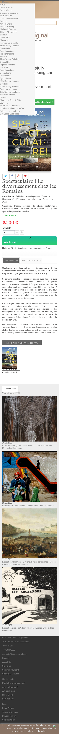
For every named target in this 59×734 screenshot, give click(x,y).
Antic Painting (6, 24)
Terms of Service (10, 712)
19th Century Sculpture (10, 92)
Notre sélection (6, 10)
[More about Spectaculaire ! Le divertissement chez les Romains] (9, 357)
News (2, 5)
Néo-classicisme (7, 51)
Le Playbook (8, 699)
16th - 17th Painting (8, 32)
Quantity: (7, 228)
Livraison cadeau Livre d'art (12, 108)
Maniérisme (5, 40)
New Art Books (6, 7)
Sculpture (4, 84)
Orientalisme (5, 73)
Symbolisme (5, 78)
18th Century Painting (9, 46)
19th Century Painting (9, 59)
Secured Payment (10, 670)
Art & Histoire (8, 196)
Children (3, 97)
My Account (7, 2)
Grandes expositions (9, 13)
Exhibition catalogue (9, 18)
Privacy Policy (9, 716)
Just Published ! (10, 687)
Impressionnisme (7, 65)
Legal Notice (8, 708)
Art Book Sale (6, 16)
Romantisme (5, 76)
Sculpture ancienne (8, 89)
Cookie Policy (8, 720)
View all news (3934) (11, 393)
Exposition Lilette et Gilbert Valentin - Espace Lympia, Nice (28, 628)
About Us (6, 662)
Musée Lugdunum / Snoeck (37, 196)
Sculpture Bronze (7, 95)
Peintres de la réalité (9, 43)
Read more (17, 448)
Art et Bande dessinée (10, 106)
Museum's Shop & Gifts (10, 100)
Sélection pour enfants (10, 111)
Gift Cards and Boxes (9, 114)
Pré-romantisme (7, 54)
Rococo (3, 56)
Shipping (6, 666)
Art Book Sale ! (9, 691)
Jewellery (4, 103)
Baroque (3, 35)
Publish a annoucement (13, 683)
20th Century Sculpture (10, 86)
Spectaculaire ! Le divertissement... (11, 371)
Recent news (10, 389)
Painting (3, 21)
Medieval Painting (8, 29)
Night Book (7, 695)
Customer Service (10, 674)
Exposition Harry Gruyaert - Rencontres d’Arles (22, 506)
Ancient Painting (7, 26)
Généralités (5, 37)
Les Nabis (4, 67)
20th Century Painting (9, 81)
